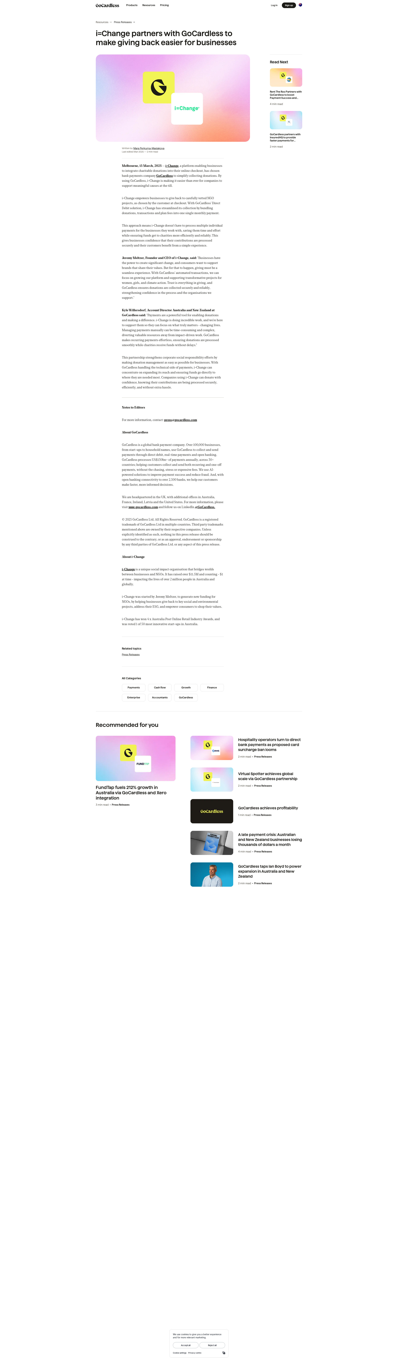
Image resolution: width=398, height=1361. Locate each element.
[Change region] (300, 5)
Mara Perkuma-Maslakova (148, 148)
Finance (212, 687)
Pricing (164, 5)
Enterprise (133, 697)
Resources (148, 5)
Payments (134, 687)
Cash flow (160, 687)
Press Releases (123, 22)
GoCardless (186, 697)
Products (131, 5)
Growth (186, 687)
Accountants (160, 697)
